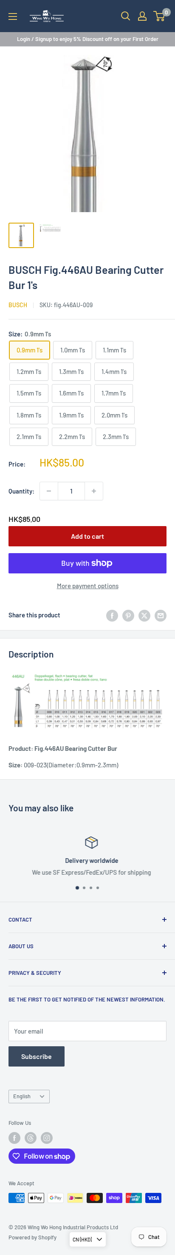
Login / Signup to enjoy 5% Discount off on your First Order (87, 38)
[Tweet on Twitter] (144, 614)
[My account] (142, 16)
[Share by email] (161, 614)
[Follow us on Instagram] (47, 1138)
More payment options (88, 585)
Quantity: (21, 491)
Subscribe (36, 1056)
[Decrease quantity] (49, 491)
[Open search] (125, 16)
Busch (17, 304)
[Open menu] (12, 16)
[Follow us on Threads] (31, 1138)
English (22, 1096)
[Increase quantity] (94, 491)
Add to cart (87, 536)
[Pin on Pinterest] (128, 614)
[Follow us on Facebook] (14, 1138)
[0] (159, 16)
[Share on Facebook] (112, 614)
